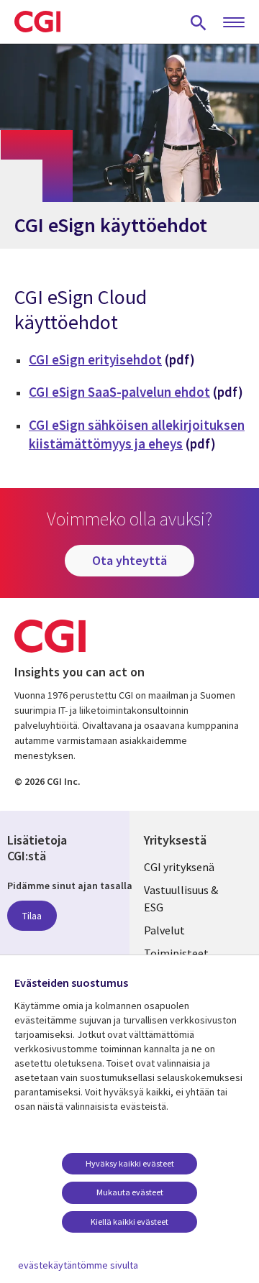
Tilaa (32, 915)
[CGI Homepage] (37, 21)
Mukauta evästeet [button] (129, 1192)
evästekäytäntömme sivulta (78, 1265)
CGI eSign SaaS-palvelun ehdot (119, 391)
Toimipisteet (176, 953)
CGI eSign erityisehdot (95, 359)
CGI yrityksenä (179, 867)
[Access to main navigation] (234, 23)
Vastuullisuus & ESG (181, 898)
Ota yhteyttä (129, 560)
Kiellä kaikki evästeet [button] (129, 1221)
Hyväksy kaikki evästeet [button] (130, 1163)
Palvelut (164, 930)
